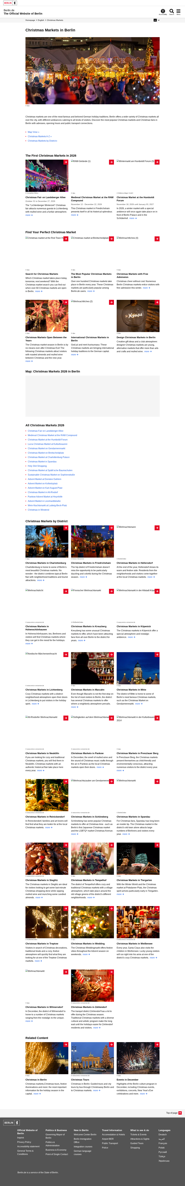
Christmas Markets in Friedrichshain (91, 563)
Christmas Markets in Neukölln (42, 753)
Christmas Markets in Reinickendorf (45, 816)
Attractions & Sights (139, 1139)
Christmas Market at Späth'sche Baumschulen (50, 470)
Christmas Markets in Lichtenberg (43, 689)
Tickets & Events (138, 1134)
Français (163, 1143)
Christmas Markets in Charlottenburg (45, 563)
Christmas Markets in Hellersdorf (135, 563)
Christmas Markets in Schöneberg (89, 816)
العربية (162, 1139)
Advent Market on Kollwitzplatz (43, 483)
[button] (157, 20)
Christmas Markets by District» (42, 141)
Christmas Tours (80, 1079)
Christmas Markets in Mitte (131, 689)
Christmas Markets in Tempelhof (88, 880)
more (27, 215)
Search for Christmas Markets (41, 274)
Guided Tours (136, 1143)
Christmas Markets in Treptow (41, 943)
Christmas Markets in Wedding (88, 943)
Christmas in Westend (38, 510)
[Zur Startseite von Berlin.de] (11, 1125)
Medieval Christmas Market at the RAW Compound (52, 435)
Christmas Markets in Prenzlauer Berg (137, 753)
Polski (162, 1148)
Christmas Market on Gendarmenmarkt (46, 448)
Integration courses (83, 1146)
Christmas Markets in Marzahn (87, 689)
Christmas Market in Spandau (42, 461)
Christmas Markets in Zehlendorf (89, 1007)
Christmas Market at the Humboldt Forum (48, 439)
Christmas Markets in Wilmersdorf (44, 1007)
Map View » (33, 132)
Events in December (127, 1079)
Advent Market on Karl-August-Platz (45, 488)
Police (105, 1148)
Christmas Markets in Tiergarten (134, 880)
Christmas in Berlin (36, 1079)
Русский (163, 1152)
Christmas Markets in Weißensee (134, 943)
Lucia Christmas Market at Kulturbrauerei (47, 444)
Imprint (20, 1138)
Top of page (172, 1113)
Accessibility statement (28, 1146)
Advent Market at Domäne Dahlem (44, 479)
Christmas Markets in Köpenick (134, 626)
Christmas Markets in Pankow (87, 753)
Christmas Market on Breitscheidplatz (46, 453)
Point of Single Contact (57, 1154)
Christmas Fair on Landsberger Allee (45, 197)
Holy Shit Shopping (37, 466)
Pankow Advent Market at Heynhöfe (45, 497)
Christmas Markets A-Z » (40, 136)
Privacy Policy (24, 1142)
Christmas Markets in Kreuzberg (88, 626)
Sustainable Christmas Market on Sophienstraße (51, 475)
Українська (164, 1161)
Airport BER (108, 1139)
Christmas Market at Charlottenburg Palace (49, 457)
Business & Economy (56, 1150)
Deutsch (163, 1134)
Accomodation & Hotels (113, 1134)
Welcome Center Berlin (85, 1134)
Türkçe (162, 1156)
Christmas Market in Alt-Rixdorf (43, 492)
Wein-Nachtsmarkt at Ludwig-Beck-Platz (47, 505)
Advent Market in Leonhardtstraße (44, 501)
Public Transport (110, 1143)
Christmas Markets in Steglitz (41, 880)
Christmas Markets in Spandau (133, 816)
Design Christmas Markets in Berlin (136, 337)
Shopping (135, 1148)
